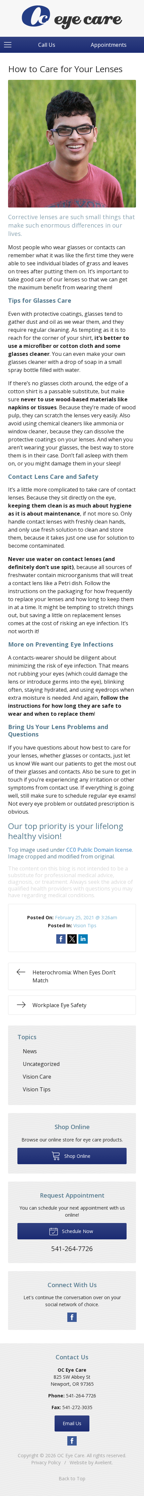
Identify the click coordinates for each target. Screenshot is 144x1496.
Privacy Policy (46, 1462)
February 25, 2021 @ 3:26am (86, 917)
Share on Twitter (72, 939)
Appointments (109, 44)
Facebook (72, 1317)
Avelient (103, 1462)
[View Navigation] (10, 45)
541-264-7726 (81, 1395)
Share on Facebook (61, 939)
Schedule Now (77, 1231)
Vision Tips (84, 925)
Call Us (46, 44)
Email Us (72, 1423)
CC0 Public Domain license (99, 849)
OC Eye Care (70, 1455)
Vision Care (37, 1076)
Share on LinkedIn (83, 939)
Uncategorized (41, 1064)
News (30, 1051)
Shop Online (76, 1156)
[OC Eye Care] (72, 17)
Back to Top (72, 1478)
